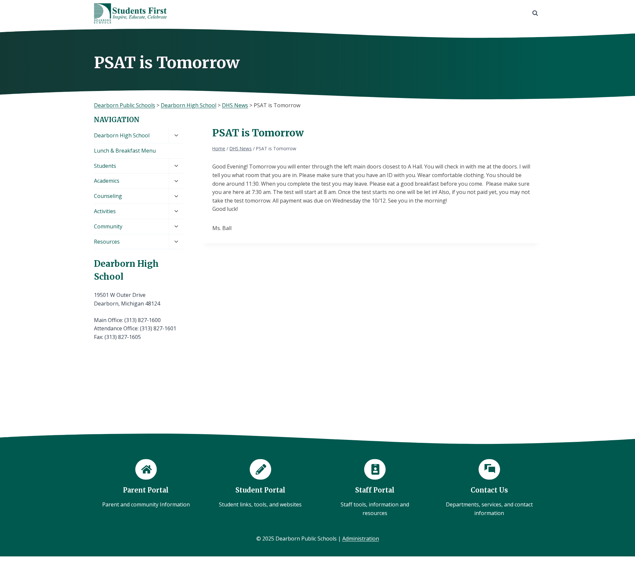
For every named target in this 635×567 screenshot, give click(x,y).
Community (108, 226)
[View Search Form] (535, 13)
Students (105, 165)
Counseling (108, 196)
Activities (105, 211)
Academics (106, 180)
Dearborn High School (121, 135)
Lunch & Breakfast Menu (125, 150)
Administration (360, 538)
